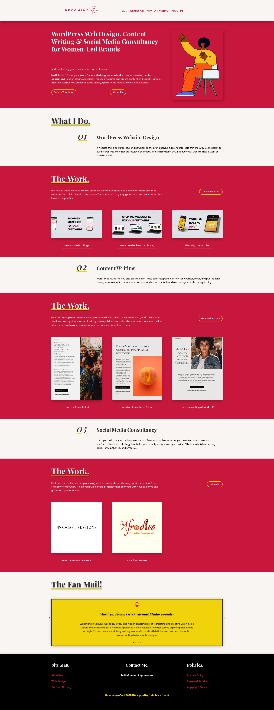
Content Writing (157, 10)
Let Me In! (214, 484)
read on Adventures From (137, 407)
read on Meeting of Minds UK (197, 407)
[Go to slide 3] (138, 642)
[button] (49, 618)
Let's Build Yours (211, 191)
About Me (177, 10)
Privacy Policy (195, 675)
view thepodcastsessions (76, 560)
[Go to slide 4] (140, 642)
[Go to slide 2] (135, 642)
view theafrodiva (137, 560)
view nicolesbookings (76, 245)
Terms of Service (197, 681)
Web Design (137, 10)
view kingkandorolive (197, 245)
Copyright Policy (197, 687)
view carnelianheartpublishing (137, 245)
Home (123, 10)
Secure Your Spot (64, 92)
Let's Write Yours (210, 318)
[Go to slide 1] (133, 642)
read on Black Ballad (77, 407)
